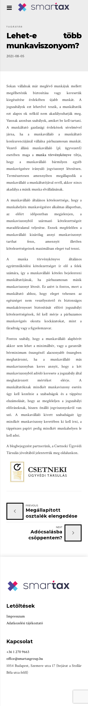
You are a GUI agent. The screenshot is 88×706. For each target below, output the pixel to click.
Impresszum (15, 616)
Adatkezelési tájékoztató (24, 623)
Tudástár (14, 26)
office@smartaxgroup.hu (24, 658)
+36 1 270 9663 (17, 651)
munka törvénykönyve (54, 154)
